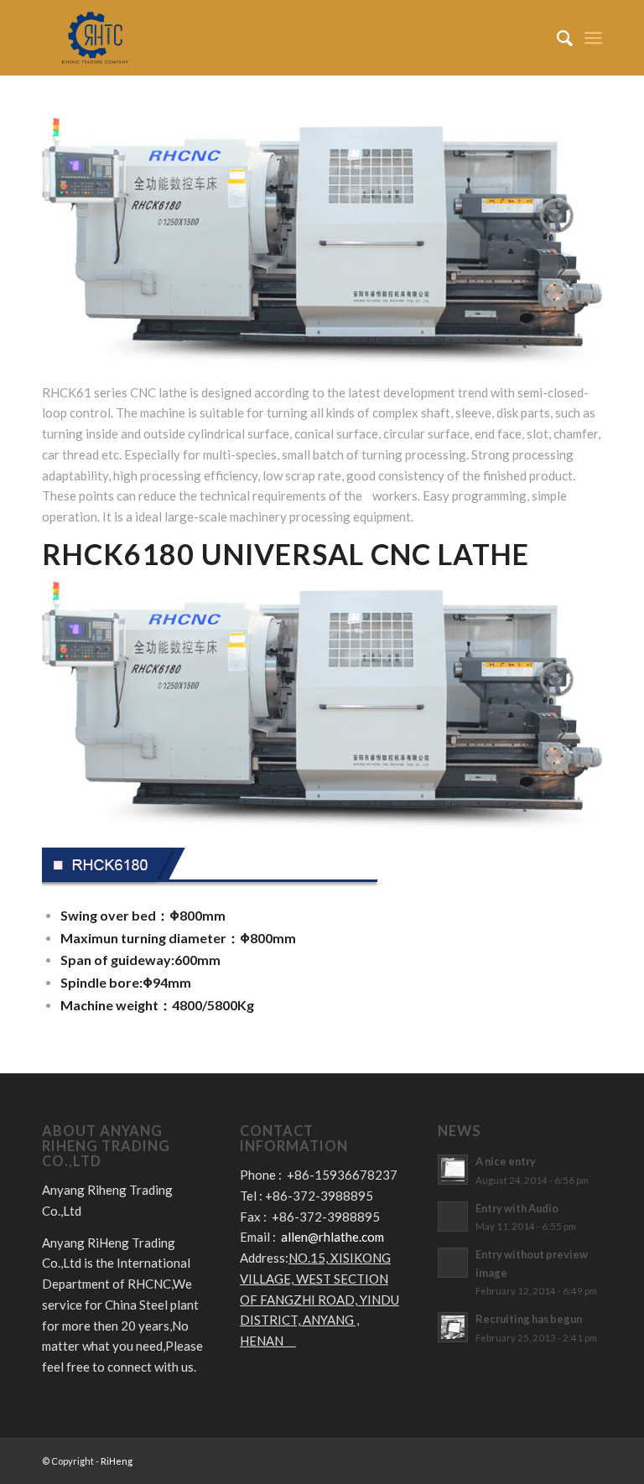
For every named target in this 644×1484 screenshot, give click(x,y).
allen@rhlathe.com (332, 1236)
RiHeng (116, 1460)
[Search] (556, 37)
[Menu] (593, 37)
